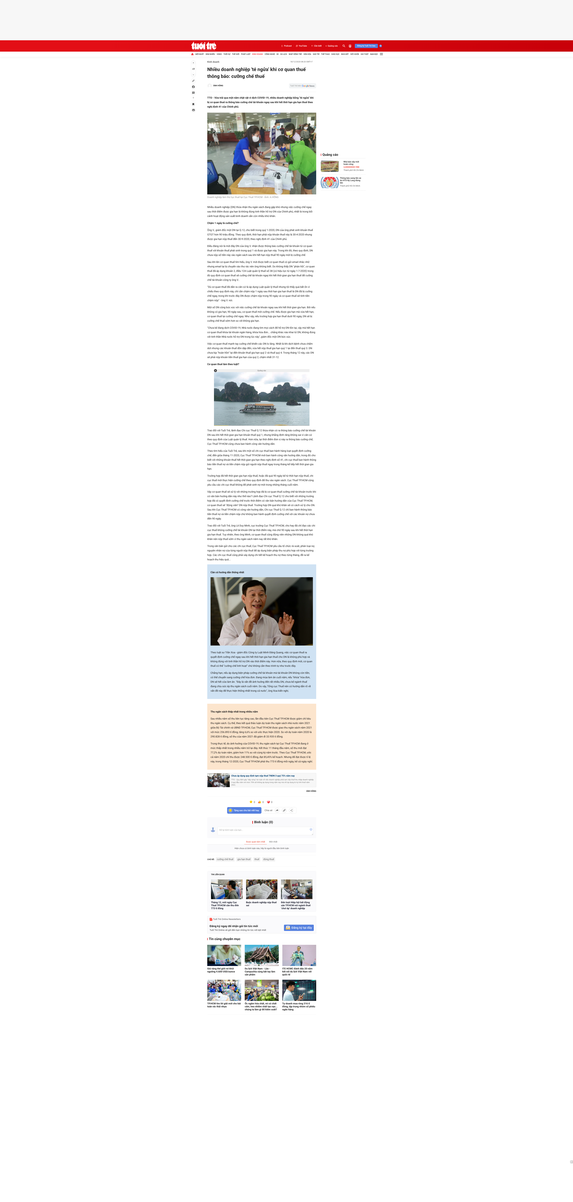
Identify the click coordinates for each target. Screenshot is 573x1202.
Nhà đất (345, 54)
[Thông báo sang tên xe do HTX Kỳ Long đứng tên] (330, 182)
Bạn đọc (374, 54)
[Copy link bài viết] (284, 810)
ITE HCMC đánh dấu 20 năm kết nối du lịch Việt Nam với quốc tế (297, 971)
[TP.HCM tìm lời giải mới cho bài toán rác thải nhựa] (224, 990)
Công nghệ (270, 54)
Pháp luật (246, 54)
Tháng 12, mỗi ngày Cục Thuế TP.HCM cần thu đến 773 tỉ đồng (225, 905)
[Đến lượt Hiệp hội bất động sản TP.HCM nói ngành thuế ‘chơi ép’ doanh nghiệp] (296, 889)
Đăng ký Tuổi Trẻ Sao (366, 46)
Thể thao (325, 54)
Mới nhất (199, 54)
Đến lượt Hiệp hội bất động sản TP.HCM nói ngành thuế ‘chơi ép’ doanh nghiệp (296, 905)
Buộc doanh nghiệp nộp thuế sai (261, 904)
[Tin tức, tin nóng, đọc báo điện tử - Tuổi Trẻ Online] (203, 45)
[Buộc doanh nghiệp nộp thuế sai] (262, 889)
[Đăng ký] (299, 928)
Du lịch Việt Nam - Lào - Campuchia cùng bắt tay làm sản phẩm (260, 971)
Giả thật (365, 54)
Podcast (288, 46)
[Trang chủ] (192, 54)
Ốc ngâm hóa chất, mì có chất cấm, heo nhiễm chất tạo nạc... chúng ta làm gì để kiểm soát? (261, 1006)
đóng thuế (268, 859)
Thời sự (226, 54)
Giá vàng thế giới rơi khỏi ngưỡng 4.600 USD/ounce (221, 970)
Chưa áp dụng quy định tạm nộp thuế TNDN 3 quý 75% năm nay (263, 775)
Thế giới (235, 54)
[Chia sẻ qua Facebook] (277, 810)
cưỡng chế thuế (225, 859)
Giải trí (316, 54)
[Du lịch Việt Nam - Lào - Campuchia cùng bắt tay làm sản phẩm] (262, 955)
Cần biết (318, 46)
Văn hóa (307, 54)
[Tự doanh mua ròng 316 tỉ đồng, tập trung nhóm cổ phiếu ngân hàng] (299, 990)
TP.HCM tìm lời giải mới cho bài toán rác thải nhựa (224, 1005)
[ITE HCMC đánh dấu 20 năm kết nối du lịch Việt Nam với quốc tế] (299, 955)
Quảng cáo (333, 46)
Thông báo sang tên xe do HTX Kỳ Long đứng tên (350, 180)
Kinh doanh (257, 54)
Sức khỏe (354, 54)
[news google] (302, 85)
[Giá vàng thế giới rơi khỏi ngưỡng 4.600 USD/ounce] (224, 955)
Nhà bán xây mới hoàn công (351, 163)
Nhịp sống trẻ (295, 54)
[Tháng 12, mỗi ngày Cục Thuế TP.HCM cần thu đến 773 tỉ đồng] (226, 889)
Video (219, 54)
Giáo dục (335, 54)
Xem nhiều (210, 54)
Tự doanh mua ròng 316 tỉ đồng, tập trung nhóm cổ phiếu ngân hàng (298, 1006)
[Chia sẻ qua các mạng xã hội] (291, 810)
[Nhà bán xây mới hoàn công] (330, 166)
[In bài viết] (193, 110)
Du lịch (283, 54)
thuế (257, 859)
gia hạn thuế (243, 859)
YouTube (303, 46)
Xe (278, 54)
